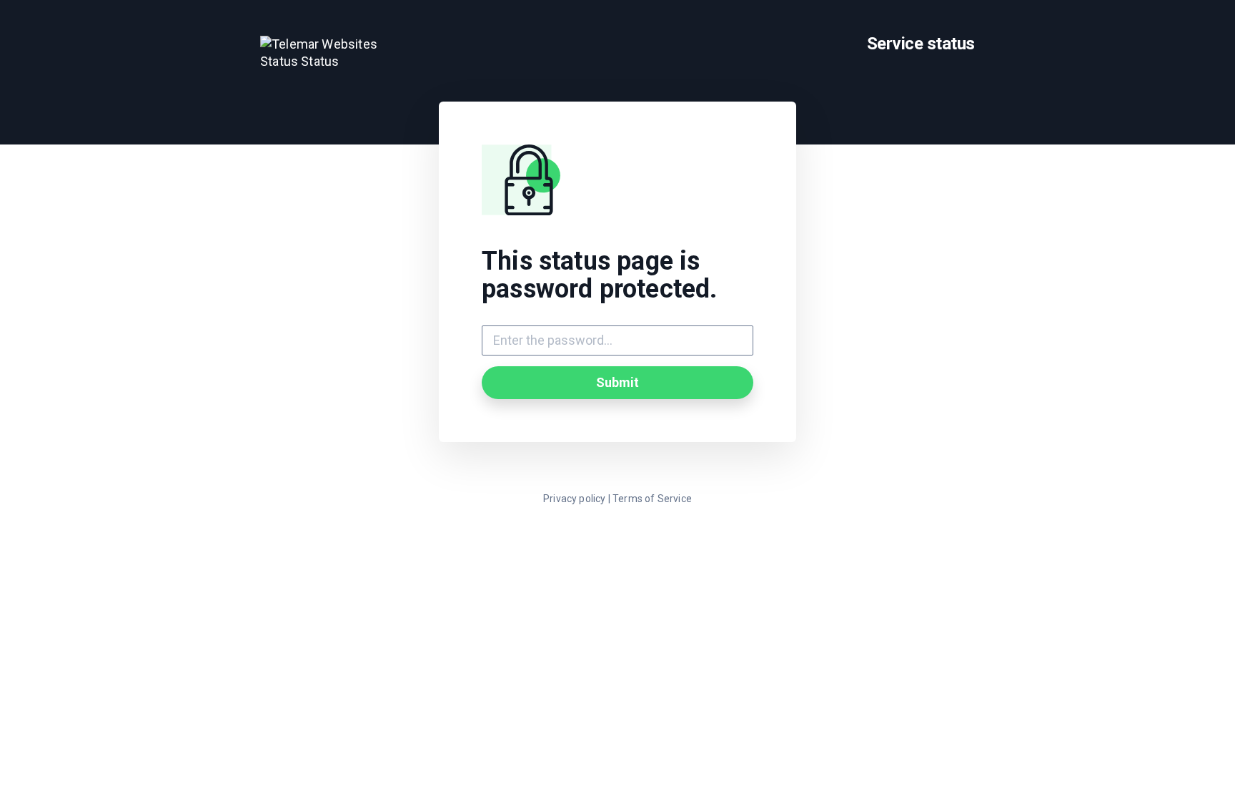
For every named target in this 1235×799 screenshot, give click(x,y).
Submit (617, 382)
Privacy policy (574, 498)
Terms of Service (652, 498)
